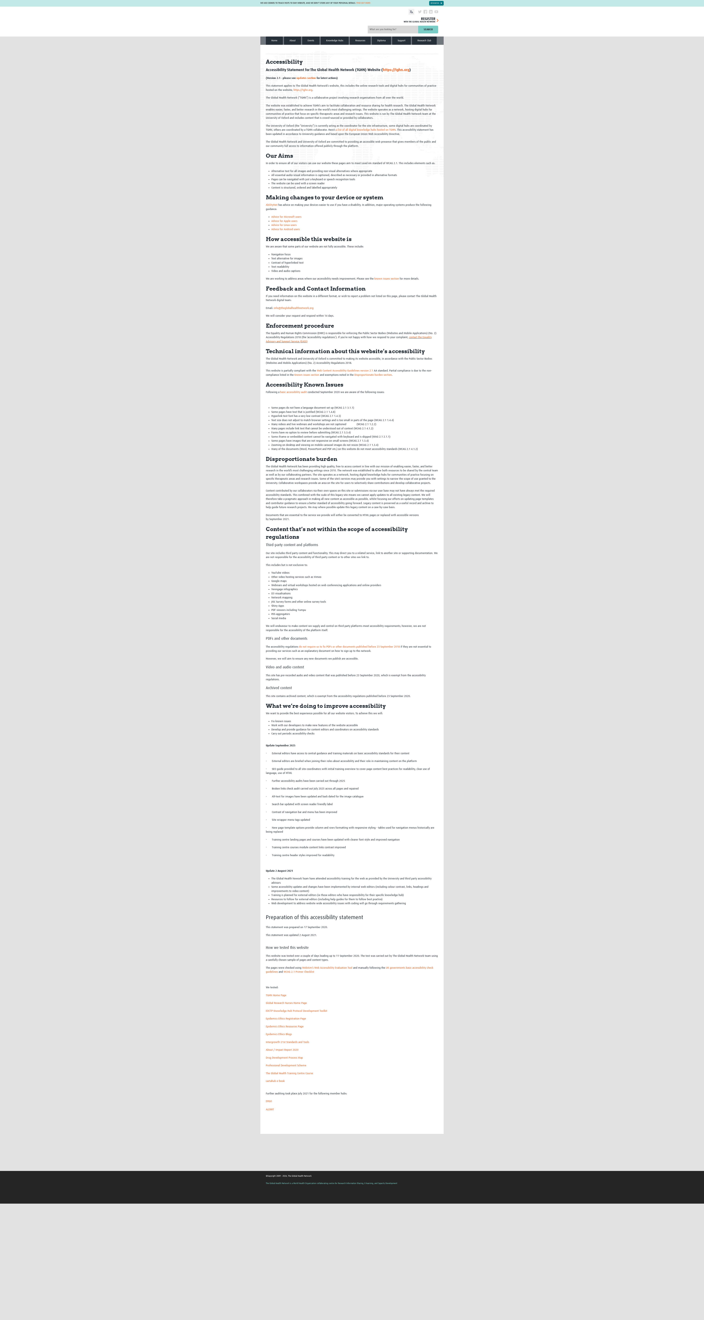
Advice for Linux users (284, 225)
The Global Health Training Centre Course (289, 1073)
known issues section (386, 278)
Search (428, 29)
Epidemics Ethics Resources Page (285, 1026)
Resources (360, 40)
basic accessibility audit (293, 392)
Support (401, 40)
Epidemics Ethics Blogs (279, 1034)
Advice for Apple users (284, 221)
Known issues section (306, 375)
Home (274, 40)
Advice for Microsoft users (286, 217)
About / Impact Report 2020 (282, 1050)
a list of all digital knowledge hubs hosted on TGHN (366, 129)
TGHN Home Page (276, 995)
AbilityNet (272, 205)
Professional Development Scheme (286, 1065)
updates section (306, 78)
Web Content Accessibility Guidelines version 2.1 (345, 370)
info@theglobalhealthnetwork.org (294, 308)
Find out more (363, 3)
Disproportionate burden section (373, 375)
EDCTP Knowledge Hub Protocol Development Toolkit (296, 1011)
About (292, 40)
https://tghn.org (396, 70)
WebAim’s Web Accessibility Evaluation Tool (327, 967)
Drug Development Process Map (284, 1057)
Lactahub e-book (275, 1081)
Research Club (424, 40)
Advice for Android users (285, 229)
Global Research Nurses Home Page (286, 1003)
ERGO (269, 1101)
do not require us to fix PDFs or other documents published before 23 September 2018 (349, 646)
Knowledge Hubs (334, 40)
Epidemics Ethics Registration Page (286, 1018)
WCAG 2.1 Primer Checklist (299, 971)
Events (311, 40)
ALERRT (270, 1109)
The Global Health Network (289, 22)
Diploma (381, 40)
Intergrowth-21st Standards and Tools (287, 1042)
